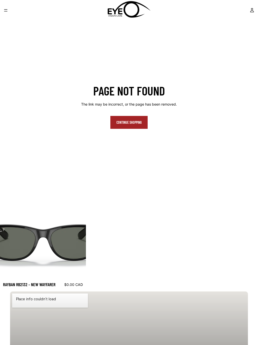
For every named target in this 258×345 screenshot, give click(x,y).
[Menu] (6, 10)
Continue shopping (129, 122)
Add (82, 271)
